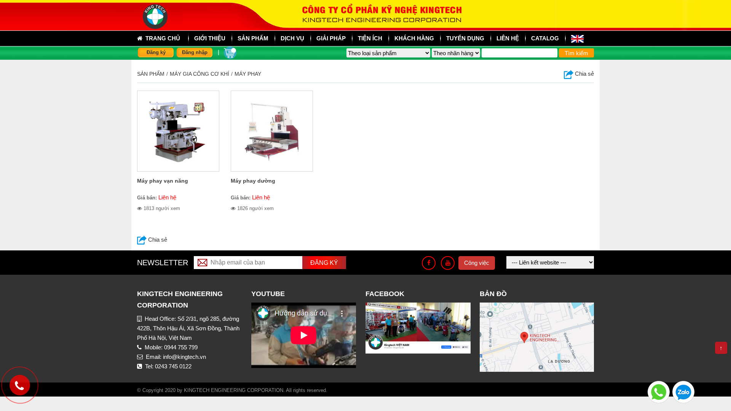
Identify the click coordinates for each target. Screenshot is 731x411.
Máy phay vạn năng (162, 181)
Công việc (476, 263)
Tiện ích (370, 38)
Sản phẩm (150, 74)
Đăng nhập (194, 52)
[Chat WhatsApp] (658, 391)
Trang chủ (161, 38)
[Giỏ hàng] (230, 52)
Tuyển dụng (465, 38)
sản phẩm (253, 38)
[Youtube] (448, 263)
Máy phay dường (253, 181)
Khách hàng (414, 38)
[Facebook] (429, 263)
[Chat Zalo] (683, 391)
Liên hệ (507, 38)
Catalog (545, 38)
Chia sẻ (583, 73)
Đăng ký (156, 52)
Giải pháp (331, 38)
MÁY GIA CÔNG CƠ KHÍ (199, 74)
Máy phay (248, 74)
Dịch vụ (292, 38)
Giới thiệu (209, 38)
